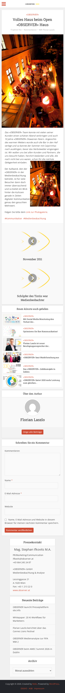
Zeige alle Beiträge (32, 431)
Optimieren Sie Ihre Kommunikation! (40, 331)
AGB (30, 688)
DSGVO (24, 688)
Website (9, 506)
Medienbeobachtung (35, 218)
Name (9, 480)
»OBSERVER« (32, 14)
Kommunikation (14, 218)
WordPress (54, 683)
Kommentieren (30, 30)
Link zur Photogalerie (36, 212)
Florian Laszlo (49, 30)
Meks (34, 683)
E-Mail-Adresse (13, 493)
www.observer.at (21, 590)
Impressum (39, 688)
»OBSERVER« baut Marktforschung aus (41, 357)
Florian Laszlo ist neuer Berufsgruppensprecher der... (36, 344)
